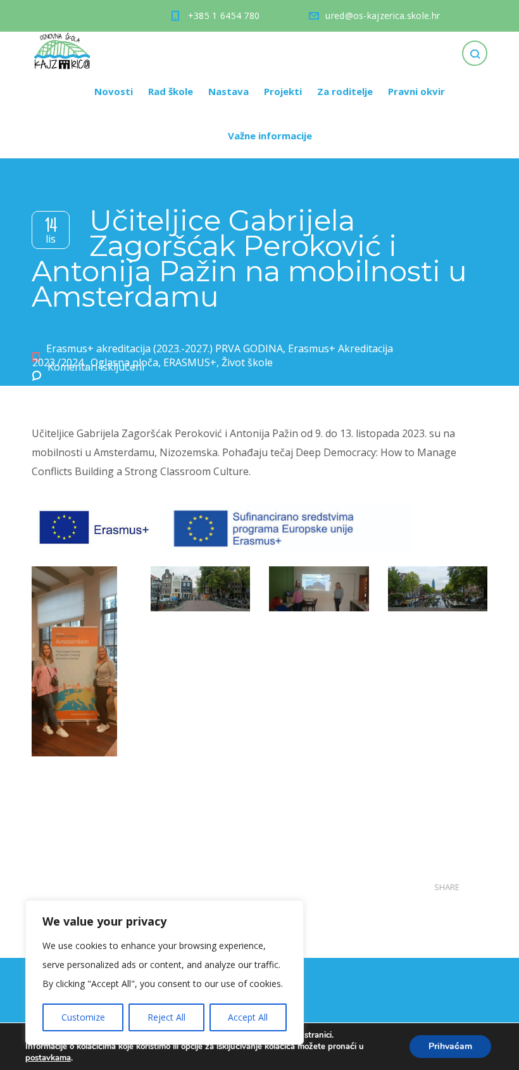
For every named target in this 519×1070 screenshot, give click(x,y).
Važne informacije (270, 135)
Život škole (247, 362)
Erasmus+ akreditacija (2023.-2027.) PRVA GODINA (164, 348)
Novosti (113, 91)
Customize (83, 1017)
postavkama (48, 1058)
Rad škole (170, 91)
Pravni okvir (416, 91)
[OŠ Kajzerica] (64, 51)
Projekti (283, 91)
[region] (164, 972)
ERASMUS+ (189, 362)
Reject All (166, 1017)
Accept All (248, 1017)
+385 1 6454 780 (224, 16)
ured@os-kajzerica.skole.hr (382, 16)
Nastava (228, 91)
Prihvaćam (450, 1046)
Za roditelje (345, 91)
